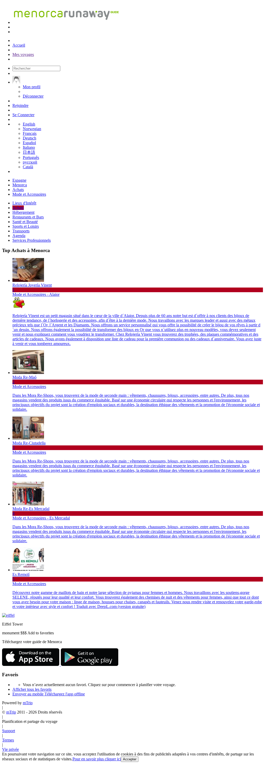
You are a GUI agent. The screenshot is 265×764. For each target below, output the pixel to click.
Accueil (18, 45)
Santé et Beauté (25, 221)
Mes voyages (23, 54)
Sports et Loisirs (25, 226)
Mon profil (31, 87)
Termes (8, 740)
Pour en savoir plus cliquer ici (96, 759)
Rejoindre (20, 105)
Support (8, 731)
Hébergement (23, 212)
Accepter (129, 759)
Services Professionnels (31, 240)
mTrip (28, 703)
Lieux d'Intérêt (24, 203)
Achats (18, 207)
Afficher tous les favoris (31, 689)
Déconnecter (33, 96)
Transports (21, 231)
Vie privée (10, 749)
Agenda (18, 235)
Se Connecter (23, 115)
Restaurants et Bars (28, 217)
